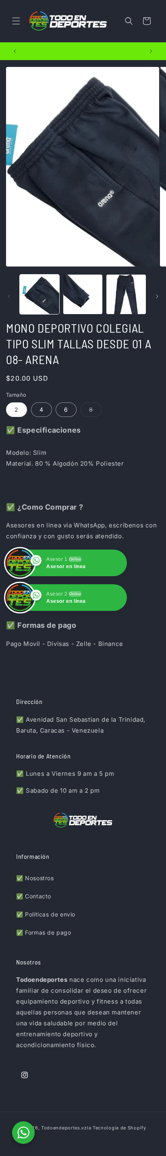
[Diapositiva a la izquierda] (9, 296)
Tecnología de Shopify (119, 1128)
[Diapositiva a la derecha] (157, 296)
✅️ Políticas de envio (45, 914)
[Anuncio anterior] (15, 51)
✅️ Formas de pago (43, 932)
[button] (16, 21)
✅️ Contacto (33, 896)
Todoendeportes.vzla (66, 1128)
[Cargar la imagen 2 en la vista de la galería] (83, 294)
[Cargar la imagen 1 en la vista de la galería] (39, 294)
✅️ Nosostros (35, 878)
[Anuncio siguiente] (151, 51)
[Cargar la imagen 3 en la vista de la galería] (126, 294)
